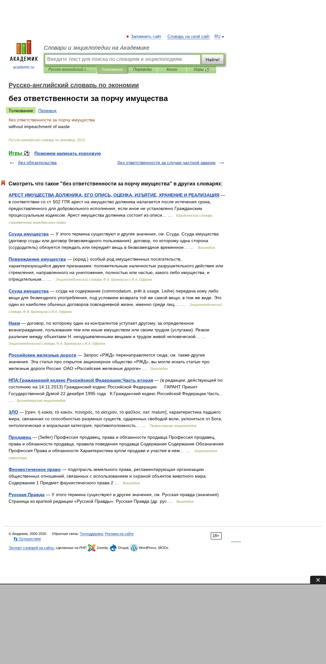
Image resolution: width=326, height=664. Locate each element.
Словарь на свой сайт (188, 36)
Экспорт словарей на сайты (31, 548)
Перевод (47, 110)
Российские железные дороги (42, 354)
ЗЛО (13, 412)
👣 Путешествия (27, 539)
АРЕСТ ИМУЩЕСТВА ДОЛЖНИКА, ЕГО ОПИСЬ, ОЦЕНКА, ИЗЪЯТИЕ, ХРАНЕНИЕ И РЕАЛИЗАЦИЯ (114, 195)
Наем (14, 323)
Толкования (112, 69)
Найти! (213, 59)
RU (217, 36)
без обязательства (37, 162)
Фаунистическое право (35, 469)
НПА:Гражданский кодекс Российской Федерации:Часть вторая (81, 380)
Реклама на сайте (119, 534)
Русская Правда (27, 494)
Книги (172, 69)
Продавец (20, 437)
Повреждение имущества (37, 259)
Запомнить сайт (146, 36)
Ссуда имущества (29, 233)
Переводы (142, 69)
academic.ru (23, 67)
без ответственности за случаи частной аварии (166, 162)
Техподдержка (91, 534)
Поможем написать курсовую (67, 153)
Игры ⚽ (201, 69)
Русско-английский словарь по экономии (69, 69)
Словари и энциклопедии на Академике (96, 48)
